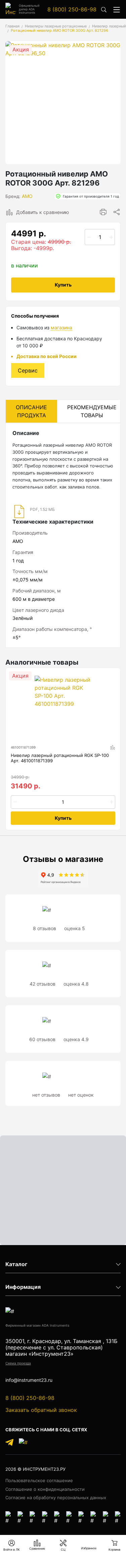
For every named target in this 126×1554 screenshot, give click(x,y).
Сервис (28, 370)
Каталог (16, 1264)
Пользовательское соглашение (39, 1480)
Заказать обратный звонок (41, 1410)
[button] (117, 9)
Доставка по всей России (46, 356)
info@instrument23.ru (28, 1380)
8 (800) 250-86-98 (71, 9)
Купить (63, 285)
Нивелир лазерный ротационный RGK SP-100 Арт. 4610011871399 (60, 758)
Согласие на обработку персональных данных (55, 1497)
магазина (61, 327)
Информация (23, 1287)
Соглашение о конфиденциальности (45, 1489)
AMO (27, 196)
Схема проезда (18, 1363)
